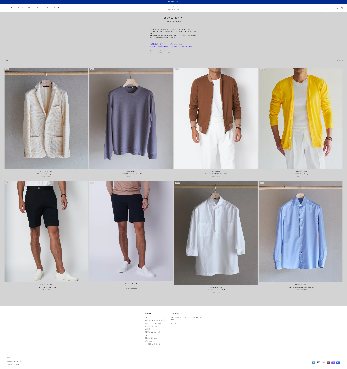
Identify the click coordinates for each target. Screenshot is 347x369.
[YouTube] (175, 323)
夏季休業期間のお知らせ (173, 2)
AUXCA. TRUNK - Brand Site (153, 323)
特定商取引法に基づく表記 (152, 332)
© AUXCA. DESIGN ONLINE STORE (15, 361)
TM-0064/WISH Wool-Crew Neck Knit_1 (131, 174)
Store (48, 8)
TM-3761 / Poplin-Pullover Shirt (216, 290)
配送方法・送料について (152, 338)
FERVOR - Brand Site (151, 326)
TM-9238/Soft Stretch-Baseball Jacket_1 (216, 174)
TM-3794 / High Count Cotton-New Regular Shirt (301, 287)
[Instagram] (171, 323)
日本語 (326, 8)
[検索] (338, 8)
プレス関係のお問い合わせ (152, 344)
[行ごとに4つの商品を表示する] (7, 60)
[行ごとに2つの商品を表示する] (3, 60)
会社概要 (147, 329)
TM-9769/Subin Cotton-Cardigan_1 (301, 174)
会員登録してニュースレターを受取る (155, 320)
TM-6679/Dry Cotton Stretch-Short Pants (131, 286)
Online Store (21, 8)
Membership (57, 8)
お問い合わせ (148, 341)
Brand (12, 8)
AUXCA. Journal (39, 8)
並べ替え (339, 60)
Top (146, 317)
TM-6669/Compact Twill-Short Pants (46, 287)
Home (6, 8)
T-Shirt (30, 8)
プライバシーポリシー (151, 335)
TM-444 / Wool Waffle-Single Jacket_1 (46, 174)
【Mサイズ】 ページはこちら (158, 50)
